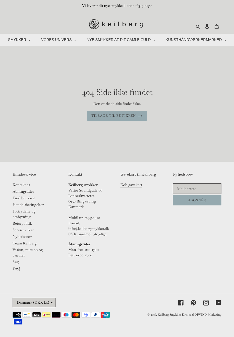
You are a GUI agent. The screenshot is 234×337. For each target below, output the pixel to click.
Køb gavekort (131, 184)
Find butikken (24, 198)
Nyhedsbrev (22, 236)
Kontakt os (21, 184)
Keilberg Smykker (169, 314)
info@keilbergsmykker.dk (88, 228)
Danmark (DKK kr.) (33, 302)
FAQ (16, 268)
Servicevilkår (23, 230)
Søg (16, 261)
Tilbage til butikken (113, 116)
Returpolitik (22, 223)
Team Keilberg (25, 243)
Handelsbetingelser (28, 204)
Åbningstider (23, 191)
